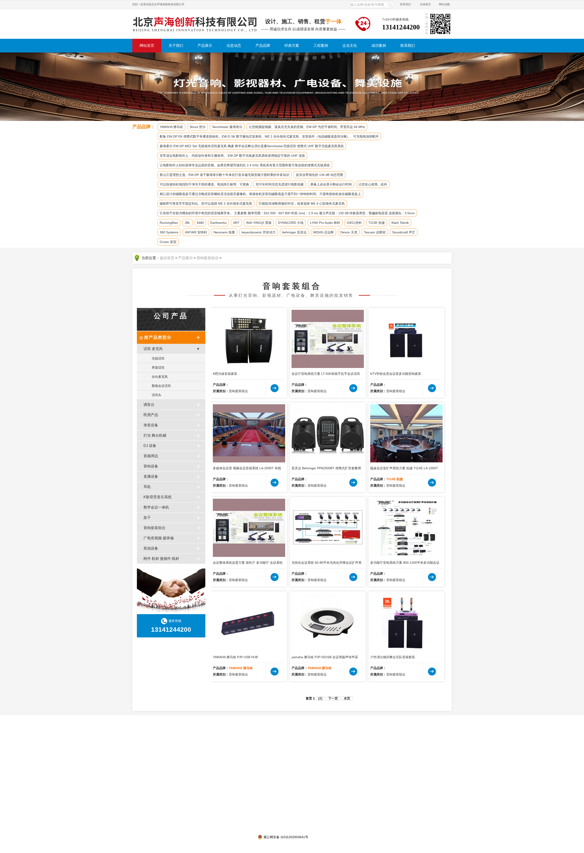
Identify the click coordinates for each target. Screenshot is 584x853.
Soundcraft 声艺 (403, 232)
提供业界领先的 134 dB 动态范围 (319, 175)
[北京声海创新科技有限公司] (195, 24)
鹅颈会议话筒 (161, 386)
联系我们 (405, 4)
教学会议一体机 (156, 507)
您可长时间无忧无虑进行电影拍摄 (280, 184)
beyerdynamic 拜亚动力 (259, 232)
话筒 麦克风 (153, 349)
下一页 (333, 698)
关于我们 (176, 45)
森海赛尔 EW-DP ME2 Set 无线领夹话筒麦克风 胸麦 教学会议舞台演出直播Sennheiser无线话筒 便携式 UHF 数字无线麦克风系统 (252, 146)
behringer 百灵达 (294, 232)
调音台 (148, 405)
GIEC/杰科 (354, 222)
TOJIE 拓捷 (376, 222)
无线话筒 (158, 358)
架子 (147, 517)
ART (236, 222)
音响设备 (150, 466)
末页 (347, 698)
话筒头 (156, 395)
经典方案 (291, 45)
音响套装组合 (208, 258)
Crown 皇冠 (168, 242)
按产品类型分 (158, 337)
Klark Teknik (400, 222)
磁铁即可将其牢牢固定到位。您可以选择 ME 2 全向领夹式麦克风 (206, 203)
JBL (187, 222)
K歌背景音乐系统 (157, 497)
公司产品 (171, 316)
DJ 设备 (149, 446)
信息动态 (234, 45)
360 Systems (169, 232)
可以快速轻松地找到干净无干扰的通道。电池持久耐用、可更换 (204, 184)
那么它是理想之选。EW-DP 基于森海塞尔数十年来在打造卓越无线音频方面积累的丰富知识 (224, 175)
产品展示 (205, 45)
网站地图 (444, 4)
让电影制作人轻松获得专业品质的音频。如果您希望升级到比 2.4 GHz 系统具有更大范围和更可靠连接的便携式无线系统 (245, 165)
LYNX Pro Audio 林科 (325, 222)
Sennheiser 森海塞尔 (227, 127)
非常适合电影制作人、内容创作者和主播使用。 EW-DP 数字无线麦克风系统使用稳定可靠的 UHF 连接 (232, 155)
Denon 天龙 (348, 232)
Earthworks (218, 222)
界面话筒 (158, 367)
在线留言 (425, 4)
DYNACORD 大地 (290, 222)
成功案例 (378, 45)
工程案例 (320, 45)
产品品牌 (263, 45)
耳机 (147, 487)
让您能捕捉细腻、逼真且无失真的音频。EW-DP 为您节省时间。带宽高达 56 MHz (307, 127)
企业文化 (349, 45)
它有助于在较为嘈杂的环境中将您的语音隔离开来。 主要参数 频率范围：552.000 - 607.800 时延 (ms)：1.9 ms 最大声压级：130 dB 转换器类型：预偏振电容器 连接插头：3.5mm (287, 213)
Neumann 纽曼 (224, 232)
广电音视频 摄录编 (158, 538)
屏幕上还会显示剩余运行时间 (331, 184)
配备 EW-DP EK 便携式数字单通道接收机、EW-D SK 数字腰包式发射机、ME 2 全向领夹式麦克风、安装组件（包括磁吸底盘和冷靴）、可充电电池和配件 (269, 136)
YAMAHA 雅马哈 (171, 127)
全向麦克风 (160, 376)
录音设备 (150, 425)
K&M (200, 222)
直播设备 (150, 476)
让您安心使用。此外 (372, 184)
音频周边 (150, 456)
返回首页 (167, 258)
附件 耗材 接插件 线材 (161, 559)
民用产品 (150, 415)
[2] (320, 698)
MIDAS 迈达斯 (323, 232)
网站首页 (147, 45)
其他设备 (150, 548)
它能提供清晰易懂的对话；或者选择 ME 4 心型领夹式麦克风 (302, 203)
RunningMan (169, 222)
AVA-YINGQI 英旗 (258, 222)
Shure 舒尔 (198, 127)
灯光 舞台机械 (154, 435)
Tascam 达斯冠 (375, 232)
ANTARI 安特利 (196, 232)
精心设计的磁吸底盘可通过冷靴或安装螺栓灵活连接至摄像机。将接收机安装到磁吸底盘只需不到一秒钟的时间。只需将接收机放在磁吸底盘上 (260, 194)
